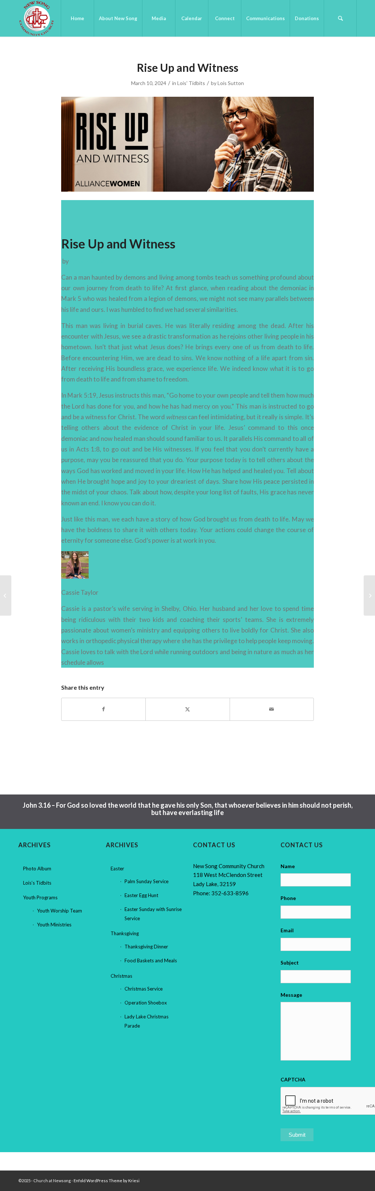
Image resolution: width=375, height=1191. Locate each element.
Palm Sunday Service (146, 881)
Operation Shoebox (146, 1003)
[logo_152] (36, 18)
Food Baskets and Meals (151, 960)
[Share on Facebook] (103, 709)
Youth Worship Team (59, 911)
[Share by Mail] (271, 709)
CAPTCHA (293, 1079)
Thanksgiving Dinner (146, 947)
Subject (290, 962)
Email (287, 930)
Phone (288, 898)
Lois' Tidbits (191, 83)
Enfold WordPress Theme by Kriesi (107, 1180)
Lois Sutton (231, 83)
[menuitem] (77, 18)
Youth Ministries (54, 925)
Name (288, 866)
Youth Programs (40, 897)
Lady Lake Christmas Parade (146, 1021)
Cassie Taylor (88, 261)
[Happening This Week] (5, 595)
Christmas (121, 976)
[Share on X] (187, 709)
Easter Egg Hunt (141, 895)
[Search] (340, 18)
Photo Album (37, 868)
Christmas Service (144, 989)
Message (291, 995)
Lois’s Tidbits (37, 883)
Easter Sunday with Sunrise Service (153, 913)
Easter (117, 868)
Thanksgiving (125, 933)
